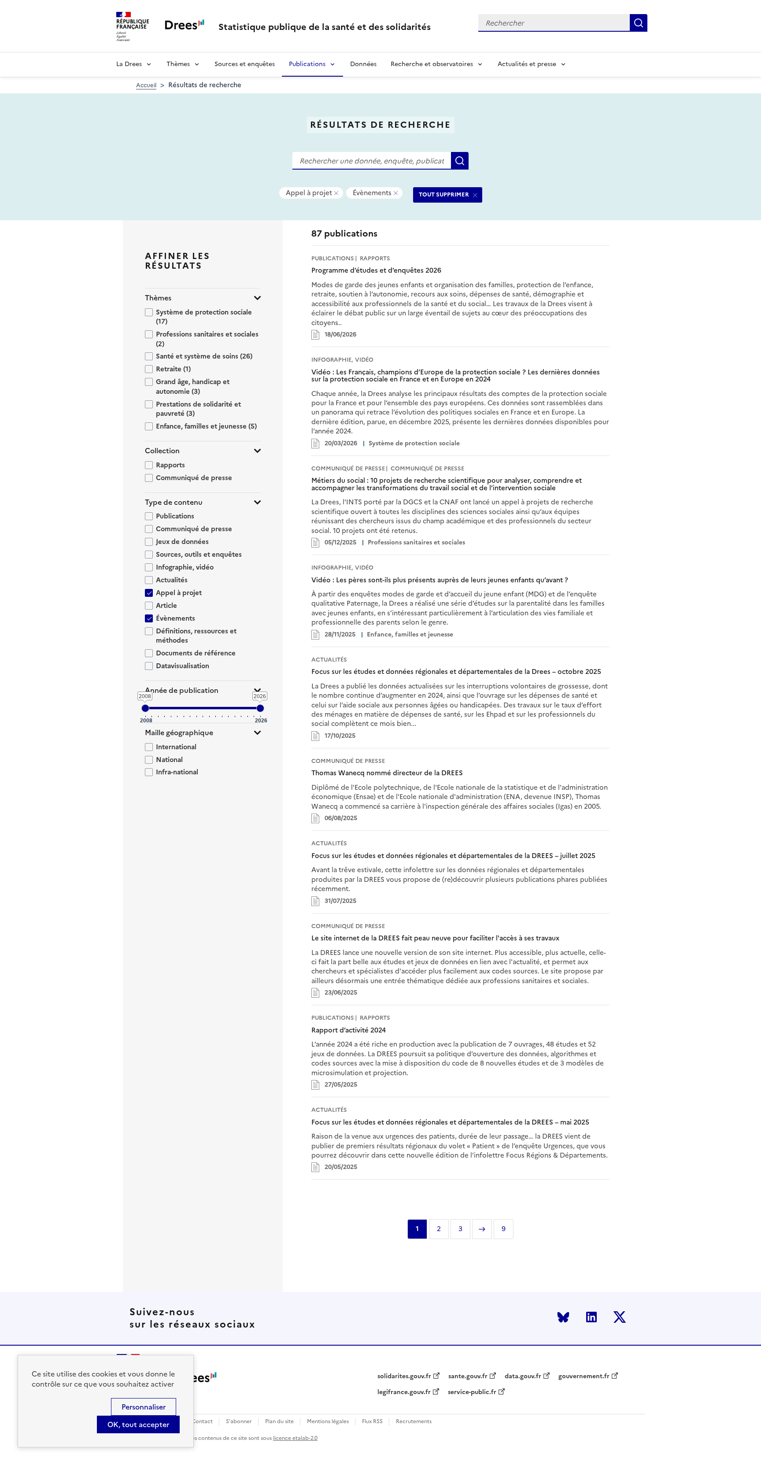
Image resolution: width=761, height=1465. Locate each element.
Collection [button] (162, 451)
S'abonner (239, 1421)
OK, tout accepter (138, 1424)
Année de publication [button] (181, 690)
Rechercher (638, 23)
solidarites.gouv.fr (404, 1376)
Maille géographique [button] (179, 733)
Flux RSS (372, 1421)
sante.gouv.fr (468, 1376)
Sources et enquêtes (244, 64)
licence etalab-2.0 (295, 1438)
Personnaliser (144, 1407)
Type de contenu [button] (174, 502)
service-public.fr (472, 1392)
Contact (202, 1421)
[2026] (260, 708)
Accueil (146, 85)
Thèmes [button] (158, 298)
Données (363, 64)
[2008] (145, 708)
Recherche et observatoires (432, 64)
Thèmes (178, 64)
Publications (307, 64)
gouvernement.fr (584, 1376)
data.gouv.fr (523, 1376)
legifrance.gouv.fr (404, 1392)
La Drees (129, 64)
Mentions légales (328, 1421)
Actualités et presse (527, 64)
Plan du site (279, 1421)
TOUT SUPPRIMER (444, 194)
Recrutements (414, 1421)
